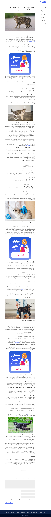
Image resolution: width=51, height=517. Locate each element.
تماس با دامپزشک (42, 512)
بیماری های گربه (21, 10)
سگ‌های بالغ (43, 10)
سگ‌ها (45, 7)
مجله (24, 2)
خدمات (21, 2)
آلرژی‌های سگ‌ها (42, 20)
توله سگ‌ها (43, 8)
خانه (32, 2)
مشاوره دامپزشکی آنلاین (31, 41)
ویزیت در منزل (16, 42)
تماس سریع (28, 2)
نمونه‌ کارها (16, 2)
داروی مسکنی (23, 289)
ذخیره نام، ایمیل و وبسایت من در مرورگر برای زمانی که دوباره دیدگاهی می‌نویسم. (22, 499)
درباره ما (6, 2)
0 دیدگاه (14, 10)
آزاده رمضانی (31, 10)
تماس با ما (11, 2)
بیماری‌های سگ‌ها (42, 11)
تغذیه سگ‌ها (43, 13)
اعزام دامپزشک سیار (34, 512)
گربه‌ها (18, 10)
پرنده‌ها (45, 23)
